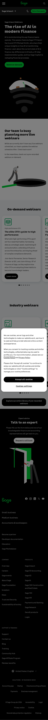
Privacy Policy (24, 357)
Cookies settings (24, 386)
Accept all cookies (24, 379)
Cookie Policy (9, 357)
